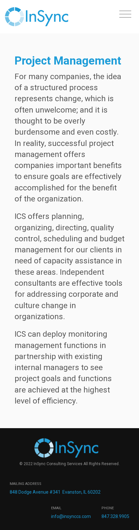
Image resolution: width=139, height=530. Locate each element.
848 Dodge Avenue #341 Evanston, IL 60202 (55, 492)
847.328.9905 (115, 516)
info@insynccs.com (71, 516)
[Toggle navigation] (125, 14)
